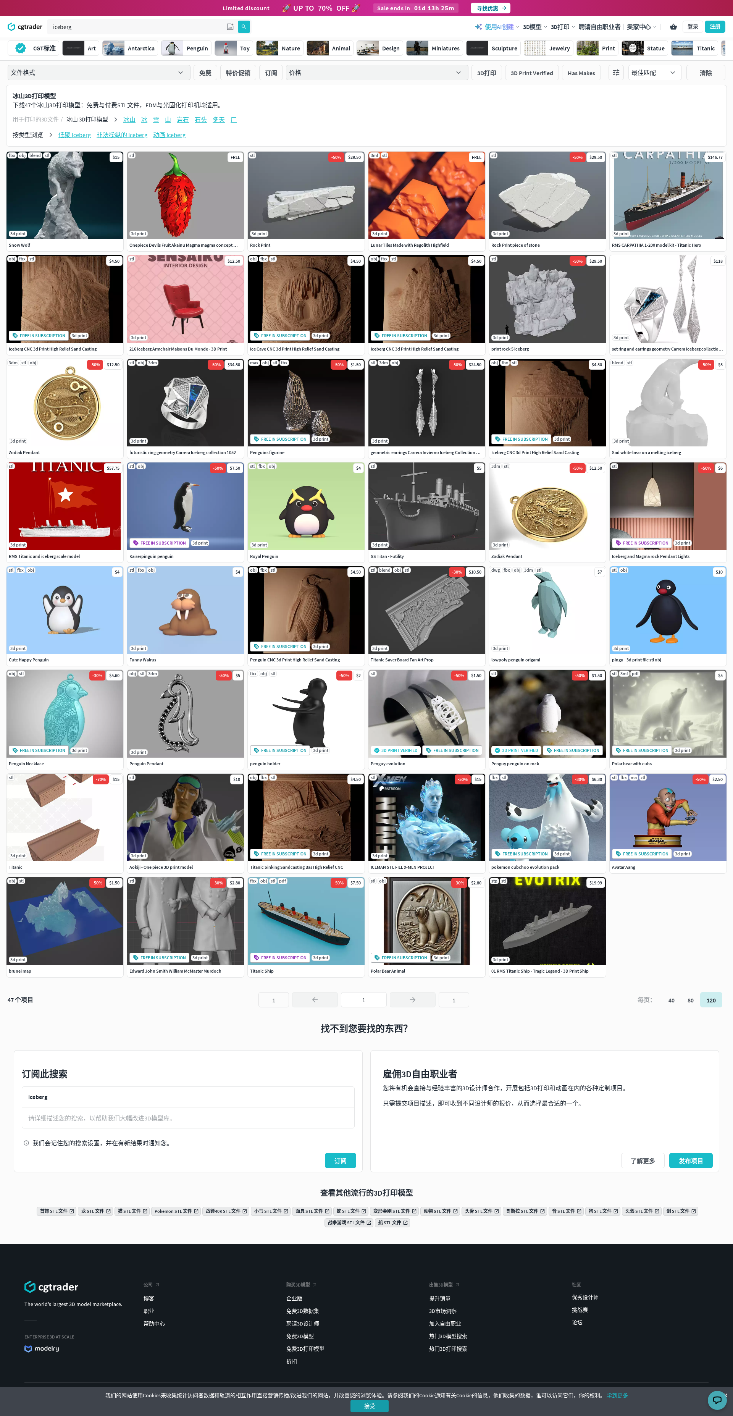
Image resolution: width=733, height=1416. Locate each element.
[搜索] (244, 27)
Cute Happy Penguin (29, 660)
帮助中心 (154, 1323)
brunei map (20, 971)
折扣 (291, 1361)
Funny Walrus (142, 660)
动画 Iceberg (169, 135)
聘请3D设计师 (302, 1323)
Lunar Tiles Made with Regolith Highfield (410, 245)
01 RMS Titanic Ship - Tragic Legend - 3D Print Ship (540, 971)
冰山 (129, 119)
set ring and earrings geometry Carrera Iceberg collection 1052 (671, 349)
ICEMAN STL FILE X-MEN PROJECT (403, 867)
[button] (230, 27)
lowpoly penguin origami (515, 660)
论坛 (577, 1322)
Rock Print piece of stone (515, 245)
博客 (149, 1298)
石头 (201, 119)
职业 (149, 1311)
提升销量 (439, 1298)
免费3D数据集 (302, 1311)
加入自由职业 (445, 1323)
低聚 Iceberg (74, 135)
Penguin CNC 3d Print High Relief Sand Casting (295, 660)
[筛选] (616, 72)
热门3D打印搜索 (448, 1348)
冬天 (219, 119)
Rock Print (260, 245)
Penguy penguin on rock (515, 763)
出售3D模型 (441, 1285)
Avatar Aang (623, 867)
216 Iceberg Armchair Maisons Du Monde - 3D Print (178, 349)
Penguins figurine (267, 452)
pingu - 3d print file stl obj (636, 660)
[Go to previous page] (315, 999)
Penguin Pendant (146, 763)
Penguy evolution (388, 763)
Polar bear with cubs (632, 763)
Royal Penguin (264, 556)
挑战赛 (580, 1309)
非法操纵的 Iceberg (122, 135)
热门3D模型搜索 (448, 1336)
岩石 (183, 119)
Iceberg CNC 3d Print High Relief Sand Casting (53, 349)
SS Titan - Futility (387, 556)
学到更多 (617, 1395)
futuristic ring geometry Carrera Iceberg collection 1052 (182, 452)
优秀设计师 (585, 1297)
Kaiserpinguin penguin (151, 556)
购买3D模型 (298, 1285)
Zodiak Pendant (24, 452)
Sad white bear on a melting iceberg (646, 452)
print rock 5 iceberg (510, 349)
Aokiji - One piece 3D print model (161, 867)
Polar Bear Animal (388, 971)
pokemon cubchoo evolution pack (525, 867)
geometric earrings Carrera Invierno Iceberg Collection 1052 (428, 452)
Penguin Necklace (26, 763)
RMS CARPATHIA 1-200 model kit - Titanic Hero (656, 245)
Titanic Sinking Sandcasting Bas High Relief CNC (296, 867)
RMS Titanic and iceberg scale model (44, 556)
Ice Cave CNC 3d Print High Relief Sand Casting (294, 349)
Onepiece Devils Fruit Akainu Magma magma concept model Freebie (195, 245)
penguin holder (265, 763)
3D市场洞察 (443, 1311)
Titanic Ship (262, 971)
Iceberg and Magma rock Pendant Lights (650, 556)
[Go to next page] (413, 999)
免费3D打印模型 (305, 1348)
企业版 (294, 1298)
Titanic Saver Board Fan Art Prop (402, 660)
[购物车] (673, 27)
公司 (148, 1285)
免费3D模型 (300, 1336)
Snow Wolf (19, 245)
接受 (369, 1406)
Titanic (16, 867)
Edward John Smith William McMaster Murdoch (175, 971)
